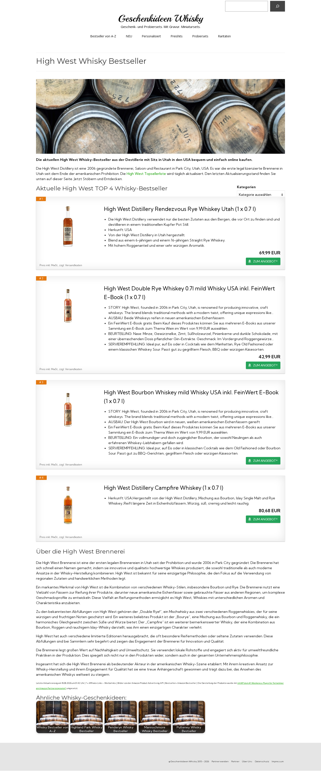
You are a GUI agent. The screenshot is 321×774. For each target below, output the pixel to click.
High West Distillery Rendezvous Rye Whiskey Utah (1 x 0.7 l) (180, 208)
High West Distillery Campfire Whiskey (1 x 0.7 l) (163, 487)
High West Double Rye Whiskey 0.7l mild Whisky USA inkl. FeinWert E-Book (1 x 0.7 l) (189, 292)
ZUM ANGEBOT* (265, 261)
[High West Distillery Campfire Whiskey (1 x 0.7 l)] (68, 505)
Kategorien (246, 187)
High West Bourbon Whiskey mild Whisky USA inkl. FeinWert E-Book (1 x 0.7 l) (191, 396)
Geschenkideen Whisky (160, 18)
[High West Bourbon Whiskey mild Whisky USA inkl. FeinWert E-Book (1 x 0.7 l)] (68, 410)
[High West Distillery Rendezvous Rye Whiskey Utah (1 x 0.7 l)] (68, 226)
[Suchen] (277, 6)
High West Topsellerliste (146, 173)
